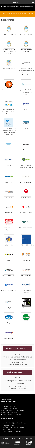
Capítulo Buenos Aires (15, 348)
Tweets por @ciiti (6, 399)
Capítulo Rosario (14, 372)
